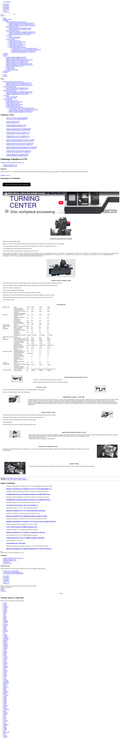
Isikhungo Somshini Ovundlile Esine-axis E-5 (16, 58)
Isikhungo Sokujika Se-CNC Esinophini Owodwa (20, 28)
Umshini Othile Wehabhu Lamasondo (17, 47)
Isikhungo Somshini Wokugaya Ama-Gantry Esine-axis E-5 (22, 25)
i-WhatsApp (3, 591)
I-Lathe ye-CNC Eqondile (12, 69)
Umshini (5, 76)
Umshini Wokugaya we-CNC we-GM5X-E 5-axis (17, 133)
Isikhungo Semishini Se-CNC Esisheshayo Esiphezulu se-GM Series (25, 532)
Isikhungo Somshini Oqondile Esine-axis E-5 (16, 57)
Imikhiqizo (5, 20)
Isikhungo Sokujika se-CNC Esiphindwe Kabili (19, 29)
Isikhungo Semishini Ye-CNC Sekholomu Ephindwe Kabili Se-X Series (26, 516)
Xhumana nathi (6, 71)
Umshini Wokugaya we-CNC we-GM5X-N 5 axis (17, 137)
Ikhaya (4, 18)
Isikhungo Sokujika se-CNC (12, 26)
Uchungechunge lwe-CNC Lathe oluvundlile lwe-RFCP (24, 48)
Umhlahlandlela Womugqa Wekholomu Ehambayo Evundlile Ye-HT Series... (28, 499)
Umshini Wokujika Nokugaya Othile (17, 44)
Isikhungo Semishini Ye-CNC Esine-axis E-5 (16, 21)
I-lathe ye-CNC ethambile (15, 37)
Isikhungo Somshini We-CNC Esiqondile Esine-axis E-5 (21, 23)
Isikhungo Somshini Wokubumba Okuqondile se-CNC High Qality (21, 148)
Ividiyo (5, 56)
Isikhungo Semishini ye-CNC (12, 30)
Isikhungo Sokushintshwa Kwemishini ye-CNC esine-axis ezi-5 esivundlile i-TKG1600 (31, 521)
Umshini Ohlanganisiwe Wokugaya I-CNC (15, 126)
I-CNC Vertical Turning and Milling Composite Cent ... (22, 527)
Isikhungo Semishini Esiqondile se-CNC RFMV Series (24, 50)
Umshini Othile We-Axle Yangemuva (17, 42)
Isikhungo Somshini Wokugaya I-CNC (15, 66)
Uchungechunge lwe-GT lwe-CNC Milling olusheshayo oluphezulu (25, 538)
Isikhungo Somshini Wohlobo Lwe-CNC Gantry (20, 34)
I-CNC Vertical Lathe (14, 38)
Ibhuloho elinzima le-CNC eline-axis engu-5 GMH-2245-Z (19, 144)
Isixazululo (5, 54)
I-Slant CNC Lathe (10, 67)
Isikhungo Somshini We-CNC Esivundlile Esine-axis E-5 (22, 24)
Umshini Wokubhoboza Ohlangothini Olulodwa (17, 155)
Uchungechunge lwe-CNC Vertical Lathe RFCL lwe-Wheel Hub (26, 49)
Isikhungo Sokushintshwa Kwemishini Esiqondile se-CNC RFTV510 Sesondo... (29, 548)
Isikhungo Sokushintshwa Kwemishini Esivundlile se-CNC (22, 33)
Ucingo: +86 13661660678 (13, 571)
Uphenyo (5, 72)
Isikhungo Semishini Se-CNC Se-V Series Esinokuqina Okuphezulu (25, 510)
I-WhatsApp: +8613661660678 (16, 573)
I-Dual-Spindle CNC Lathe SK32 (15, 543)
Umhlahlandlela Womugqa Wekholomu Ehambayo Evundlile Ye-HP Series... (28, 494)
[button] (16, 184)
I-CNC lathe (9, 35)
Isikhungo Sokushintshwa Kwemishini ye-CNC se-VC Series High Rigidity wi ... (29, 489)
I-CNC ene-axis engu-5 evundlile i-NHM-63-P (16, 119)
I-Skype (2, 589)
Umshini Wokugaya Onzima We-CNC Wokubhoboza (18, 152)
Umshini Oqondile (10, 39)
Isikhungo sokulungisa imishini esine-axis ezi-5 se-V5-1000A (20, 141)
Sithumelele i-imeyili (5, 175)
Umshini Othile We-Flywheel (15, 43)
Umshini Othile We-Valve (15, 40)
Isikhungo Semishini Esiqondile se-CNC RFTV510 (23, 52)
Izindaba (5, 53)
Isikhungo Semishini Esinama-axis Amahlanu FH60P (18, 130)
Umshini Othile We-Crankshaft (16, 45)
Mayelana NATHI (7, 19)
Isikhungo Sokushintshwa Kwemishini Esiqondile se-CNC (22, 31)
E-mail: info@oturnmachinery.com (14, 572)
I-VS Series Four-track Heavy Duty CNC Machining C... (22, 505)
